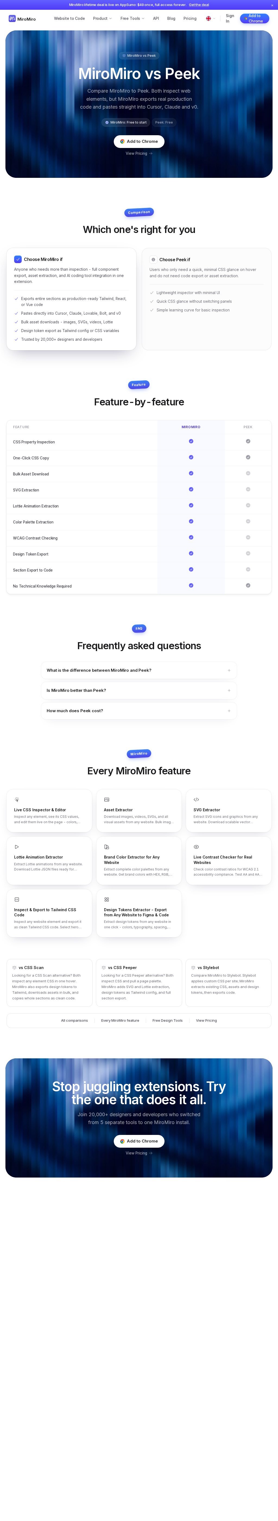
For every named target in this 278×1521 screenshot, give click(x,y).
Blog (171, 18)
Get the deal (199, 4)
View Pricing (136, 153)
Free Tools (130, 18)
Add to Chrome (256, 18)
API (156, 18)
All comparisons (74, 1020)
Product (100, 18)
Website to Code (69, 18)
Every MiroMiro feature (120, 1020)
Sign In (230, 18)
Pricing (190, 18)
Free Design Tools (168, 1020)
